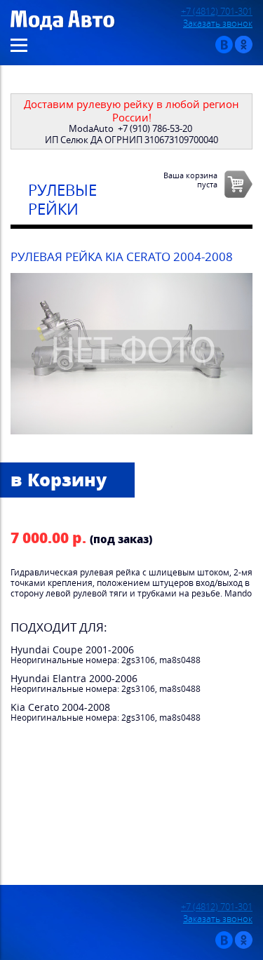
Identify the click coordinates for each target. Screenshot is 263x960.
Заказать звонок (217, 23)
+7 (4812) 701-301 (216, 12)
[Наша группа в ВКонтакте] (224, 50)
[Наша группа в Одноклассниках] (243, 50)
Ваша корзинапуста (190, 179)
